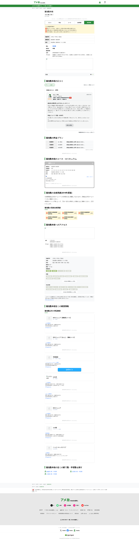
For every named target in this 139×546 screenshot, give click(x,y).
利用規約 (42, 513)
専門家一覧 (89, 510)
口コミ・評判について (89, 85)
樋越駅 (44, 8)
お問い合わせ (84, 513)
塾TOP (33, 8)
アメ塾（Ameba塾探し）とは (51, 510)
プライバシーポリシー (51, 513)
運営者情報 (97, 510)
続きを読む (69, 125)
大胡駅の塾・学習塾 (51, 474)
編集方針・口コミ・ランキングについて (69, 510)
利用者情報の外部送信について (65, 513)
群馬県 (37, 8)
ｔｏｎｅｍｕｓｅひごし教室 (52, 362)
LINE (60, 505)
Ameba (64, 530)
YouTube (86, 505)
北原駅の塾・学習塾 (77, 471)
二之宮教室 (48, 382)
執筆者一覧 (82, 510)
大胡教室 (47, 453)
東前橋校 (47, 433)
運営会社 (77, 513)
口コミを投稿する (50, 85)
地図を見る (49, 327)
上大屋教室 (48, 323)
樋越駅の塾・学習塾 (51, 471)
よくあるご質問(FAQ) (94, 513)
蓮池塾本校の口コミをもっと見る (86, 132)
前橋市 (41, 8)
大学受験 (69, 505)
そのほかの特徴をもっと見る (69, 281)
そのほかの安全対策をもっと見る (69, 292)
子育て (77, 505)
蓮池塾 (54, 46)
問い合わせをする (49, 300)
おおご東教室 (48, 394)
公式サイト (69, 369)
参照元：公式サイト (90, 176)
